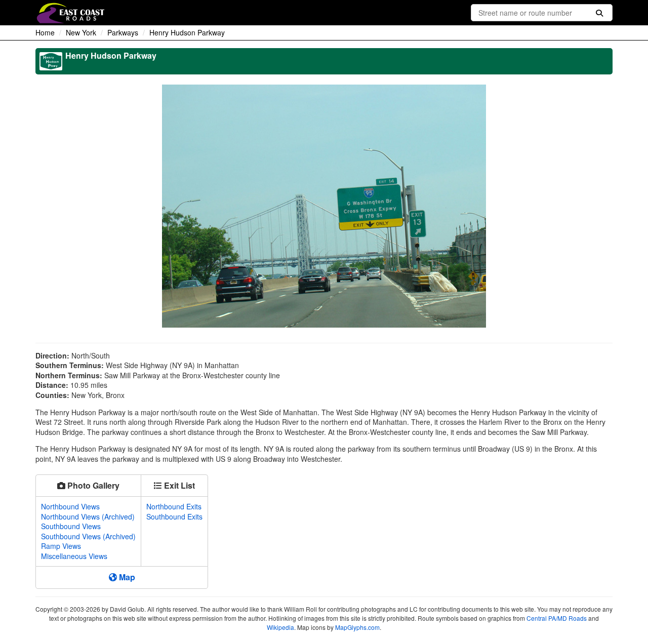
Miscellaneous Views (74, 556)
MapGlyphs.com (357, 627)
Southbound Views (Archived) (88, 536)
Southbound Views (71, 526)
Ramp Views (61, 546)
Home (45, 32)
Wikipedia (280, 627)
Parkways (122, 32)
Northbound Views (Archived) (88, 516)
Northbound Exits (173, 506)
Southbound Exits (174, 516)
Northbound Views (70, 506)
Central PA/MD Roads (556, 618)
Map (126, 577)
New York (81, 32)
